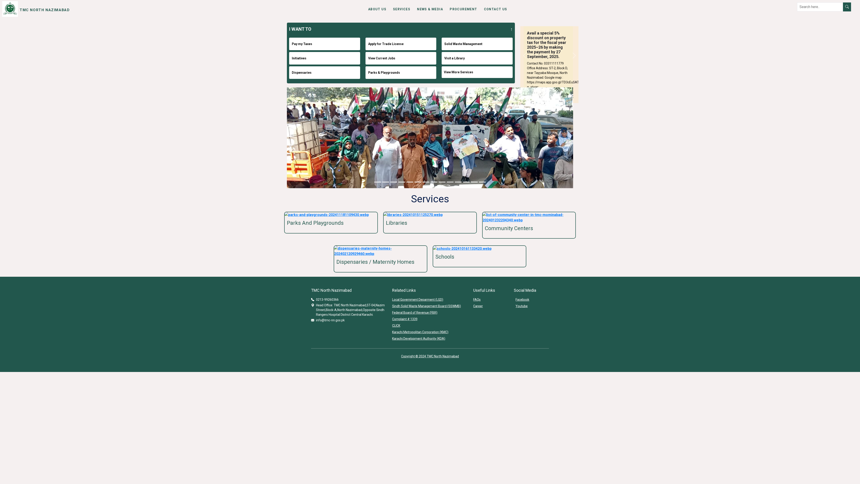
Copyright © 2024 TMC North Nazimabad (430, 356)
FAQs (477, 299)
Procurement (463, 9)
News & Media (430, 9)
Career (478, 306)
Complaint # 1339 (404, 319)
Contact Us (495, 9)
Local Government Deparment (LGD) (417, 299)
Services (401, 9)
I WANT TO (300, 29)
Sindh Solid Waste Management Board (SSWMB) (426, 306)
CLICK (396, 325)
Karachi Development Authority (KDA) (418, 338)
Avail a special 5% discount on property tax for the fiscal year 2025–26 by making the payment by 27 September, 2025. (546, 45)
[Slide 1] (377, 182)
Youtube (522, 306)
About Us (377, 9)
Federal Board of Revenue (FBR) (414, 312)
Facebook (522, 299)
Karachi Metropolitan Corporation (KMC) (420, 332)
